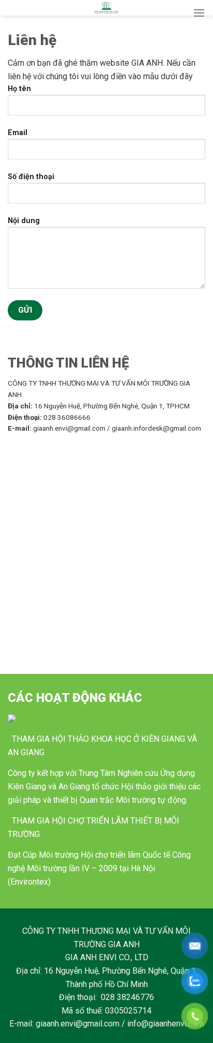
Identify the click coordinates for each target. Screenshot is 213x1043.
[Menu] (199, 12)
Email (17, 132)
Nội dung (24, 220)
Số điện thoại (31, 176)
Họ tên (19, 88)
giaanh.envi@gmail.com (77, 1024)
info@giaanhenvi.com (165, 1024)
